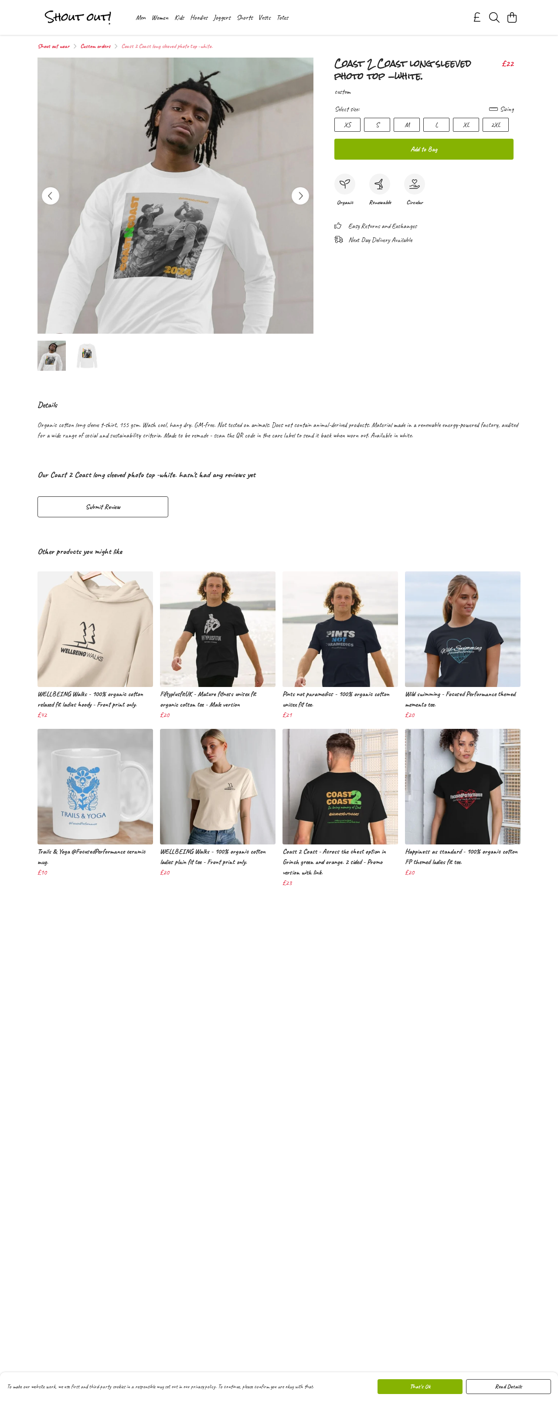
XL (466, 124)
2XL (495, 124)
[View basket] (512, 17)
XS (347, 124)
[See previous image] (50, 196)
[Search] (494, 17)
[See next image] (300, 196)
